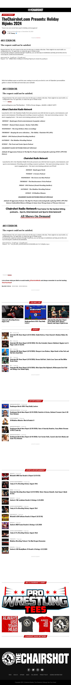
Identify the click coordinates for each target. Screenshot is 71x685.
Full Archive (34, 675)
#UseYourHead (6, 282)
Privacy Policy (44, 675)
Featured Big (23, 286)
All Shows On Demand (35, 216)
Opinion (22, 675)
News (10, 675)
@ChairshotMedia (34, 280)
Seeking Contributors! (56, 675)
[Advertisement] (35, 4)
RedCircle (10, 101)
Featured (15, 286)
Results (16, 675)
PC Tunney (12, 33)
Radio (27, 675)
